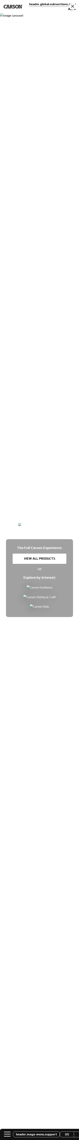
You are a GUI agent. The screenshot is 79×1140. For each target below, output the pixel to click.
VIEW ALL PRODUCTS (39, 558)
